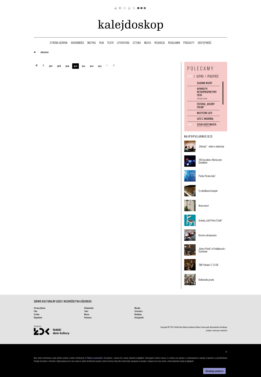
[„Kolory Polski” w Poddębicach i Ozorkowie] (213, 255)
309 (67, 66)
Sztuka (137, 43)
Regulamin (174, 43)
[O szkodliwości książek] (213, 196)
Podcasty (188, 43)
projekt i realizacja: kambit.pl (216, 330)
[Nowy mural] (213, 210)
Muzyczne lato (204, 113)
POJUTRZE (213, 76)
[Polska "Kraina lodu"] (213, 181)
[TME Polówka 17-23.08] (213, 270)
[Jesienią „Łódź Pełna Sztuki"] (213, 225)
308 (59, 66)
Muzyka (91, 43)
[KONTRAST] (145, 8)
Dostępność (204, 43)
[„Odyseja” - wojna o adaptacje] (213, 151)
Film (101, 43)
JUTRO (199, 76)
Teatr (110, 43)
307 (51, 66)
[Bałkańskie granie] (213, 284)
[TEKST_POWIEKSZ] (141, 8)
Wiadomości (77, 43)
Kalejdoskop (130, 25)
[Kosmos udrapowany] (213, 240)
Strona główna (59, 43)
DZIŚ (189, 76)
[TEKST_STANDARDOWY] (138, 8)
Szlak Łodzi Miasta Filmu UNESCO (206, 126)
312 (91, 66)
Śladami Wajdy (204, 83)
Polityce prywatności (95, 357)
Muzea (147, 43)
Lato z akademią (205, 118)
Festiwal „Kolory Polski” (206, 105)
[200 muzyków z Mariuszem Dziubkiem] (213, 166)
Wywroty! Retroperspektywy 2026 (207, 92)
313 (99, 66)
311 (83, 66)
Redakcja (159, 43)
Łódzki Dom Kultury (51, 331)
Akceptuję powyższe (214, 371)
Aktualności (44, 52)
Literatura (123, 43)
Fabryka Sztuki (202, 98)
